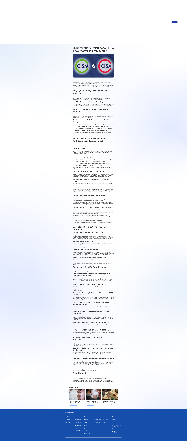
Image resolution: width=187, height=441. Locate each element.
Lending (85, 420)
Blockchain (85, 427)
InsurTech (85, 422)
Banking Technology (87, 433)
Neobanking (86, 419)
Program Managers (78, 431)
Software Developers (78, 419)
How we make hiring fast (69, 422)
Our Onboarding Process (97, 419)
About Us (113, 419)
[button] (21, 22)
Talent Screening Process (69, 420)
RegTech (85, 425)
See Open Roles (96, 420)
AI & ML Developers (78, 422)
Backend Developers (78, 427)
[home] (11, 22)
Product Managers (78, 430)
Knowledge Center (105, 419)
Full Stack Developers (78, 425)
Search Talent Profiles (106, 420)
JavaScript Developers (78, 428)
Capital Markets (86, 431)
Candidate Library (68, 419)
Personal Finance (86, 430)
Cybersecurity (77, 420)
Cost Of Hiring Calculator (106, 422)
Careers (113, 420)
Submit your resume (97, 422)
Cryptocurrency (86, 428)
